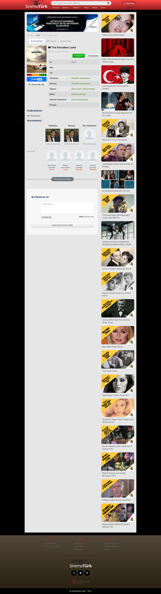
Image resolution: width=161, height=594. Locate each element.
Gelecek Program (52, 546)
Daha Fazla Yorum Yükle (62, 225)
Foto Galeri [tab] (67, 41)
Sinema (66, 8)
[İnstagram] (87, 573)
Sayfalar (76, 8)
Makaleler (78, 549)
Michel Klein (76, 89)
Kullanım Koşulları (111, 546)
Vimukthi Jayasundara (80, 78)
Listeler (86, 8)
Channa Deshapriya (79, 99)
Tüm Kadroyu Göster (62, 179)
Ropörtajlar (79, 546)
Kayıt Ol (129, 8)
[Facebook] (74, 573)
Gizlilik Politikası (111, 543)
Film (38, 35)
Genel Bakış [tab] (37, 41)
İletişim (95, 8)
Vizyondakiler (50, 543)
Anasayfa (56, 8)
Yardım (103, 8)
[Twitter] (80, 573)
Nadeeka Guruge (78, 94)
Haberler (78, 543)
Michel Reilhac (89, 89)
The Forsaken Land (50, 35)
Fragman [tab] (53, 41)
